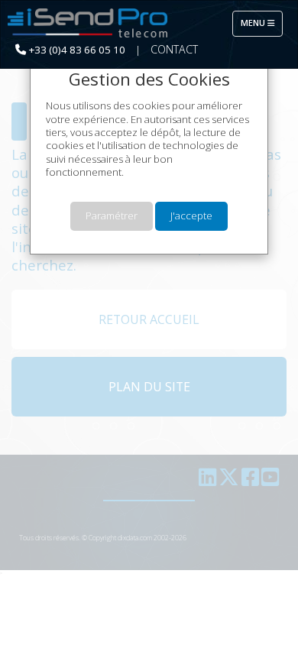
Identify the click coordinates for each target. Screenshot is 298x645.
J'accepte (191, 215)
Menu (261, 22)
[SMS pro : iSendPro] (88, 24)
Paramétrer (112, 215)
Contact (174, 49)
